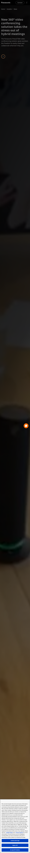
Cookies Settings (15, 840)
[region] (15, 826)
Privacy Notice (19, 832)
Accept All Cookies (15, 850)
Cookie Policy (9, 832)
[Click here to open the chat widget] (26, 425)
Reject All (15, 845)
